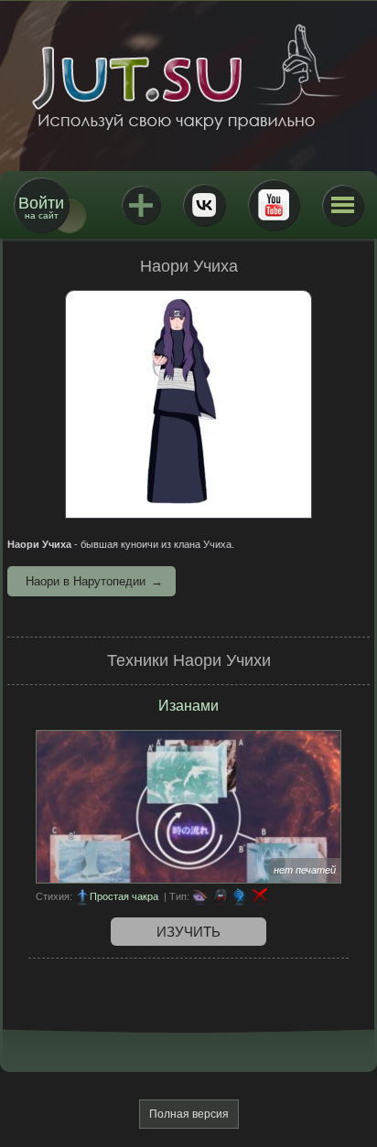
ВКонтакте (204, 205)
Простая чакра (124, 896)
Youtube (273, 204)
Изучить (188, 931)
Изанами (188, 705)
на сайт (41, 207)
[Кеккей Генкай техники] (239, 896)
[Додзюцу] (199, 896)
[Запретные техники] (260, 896)
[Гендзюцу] (219, 896)
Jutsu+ (141, 205)
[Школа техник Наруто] (188, 77)
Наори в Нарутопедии (85, 581)
